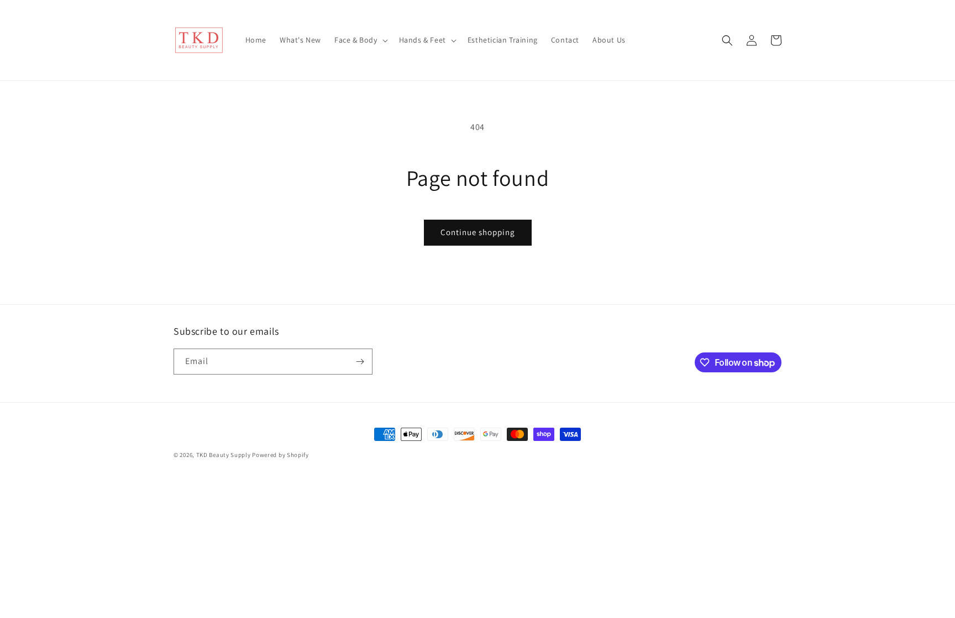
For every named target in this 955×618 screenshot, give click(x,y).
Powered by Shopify (280, 455)
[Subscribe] (360, 362)
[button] (360, 39)
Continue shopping (477, 232)
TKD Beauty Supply (223, 455)
